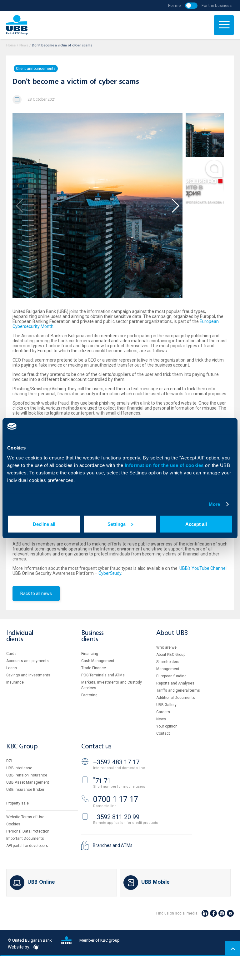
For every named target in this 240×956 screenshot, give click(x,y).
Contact (163, 733)
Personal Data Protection (27, 831)
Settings (117, 523)
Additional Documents (175, 697)
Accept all (196, 523)
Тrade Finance (93, 668)
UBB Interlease (19, 768)
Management (167, 669)
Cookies (13, 824)
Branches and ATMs (112, 845)
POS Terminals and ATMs (103, 675)
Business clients (92, 636)
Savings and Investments (28, 675)
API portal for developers (27, 845)
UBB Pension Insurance (26, 775)
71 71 (102, 781)
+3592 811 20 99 (116, 817)
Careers (163, 712)
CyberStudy (109, 573)
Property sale (17, 803)
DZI (9, 761)
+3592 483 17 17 (116, 762)
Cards (11, 653)
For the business (217, 5)
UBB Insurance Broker (25, 789)
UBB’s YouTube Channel (203, 568)
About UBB (172, 633)
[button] (175, 206)
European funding (171, 676)
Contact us (96, 747)
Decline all (44, 523)
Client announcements (36, 68)
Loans (11, 668)
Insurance (15, 682)
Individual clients (19, 636)
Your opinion (167, 726)
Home (11, 45)
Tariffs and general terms (178, 690)
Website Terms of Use (25, 817)
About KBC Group (170, 654)
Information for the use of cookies (165, 465)
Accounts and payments (27, 661)
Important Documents (25, 838)
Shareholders (167, 662)
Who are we (166, 647)
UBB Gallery (166, 705)
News (23, 45)
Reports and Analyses (175, 683)
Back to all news (36, 593)
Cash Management (97, 661)
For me (174, 5)
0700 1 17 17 (115, 799)
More (214, 504)
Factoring (89, 695)
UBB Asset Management (27, 782)
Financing (89, 653)
